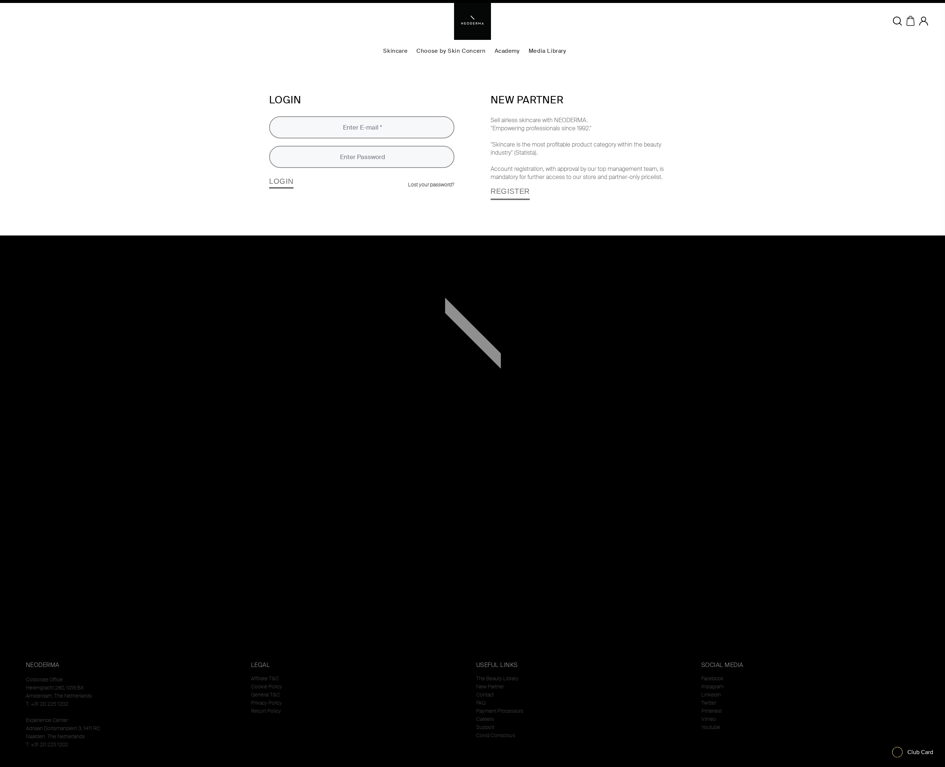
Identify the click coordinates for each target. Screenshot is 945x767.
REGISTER (510, 191)
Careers (485, 719)
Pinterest (711, 711)
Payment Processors (499, 711)
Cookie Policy (266, 686)
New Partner (490, 686)
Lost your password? (431, 184)
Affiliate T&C (265, 678)
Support (485, 727)
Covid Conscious (495, 735)
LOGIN (281, 181)
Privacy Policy (266, 702)
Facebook (712, 678)
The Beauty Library (497, 678)
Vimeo (708, 719)
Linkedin (711, 694)
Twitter (708, 702)
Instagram (712, 686)
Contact (485, 694)
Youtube (710, 727)
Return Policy (266, 711)
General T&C (265, 694)
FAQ (480, 702)
